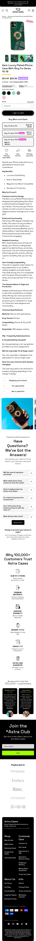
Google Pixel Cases (8, 853)
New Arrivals (8, 840)
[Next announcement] (32, 3)
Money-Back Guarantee (23, 869)
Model (18, 102)
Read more (18, 522)
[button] (7, 74)
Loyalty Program (10, 895)
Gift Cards (22, 847)
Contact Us (23, 843)
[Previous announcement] (4, 3)
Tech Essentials (10, 858)
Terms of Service (25, 891)
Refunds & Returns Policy (24, 858)
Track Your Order (25, 874)
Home (4, 16)
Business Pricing (10, 899)
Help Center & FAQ (24, 852)
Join (18, 753)
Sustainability (9, 891)
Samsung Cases (10, 848)
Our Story (8, 883)
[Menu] (3, 10)
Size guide (30, 102)
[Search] (7, 10)
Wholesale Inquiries (22, 896)
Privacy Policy (24, 887)
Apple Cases (8, 844)
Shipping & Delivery (22, 864)
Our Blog (7, 887)
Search (21, 883)
